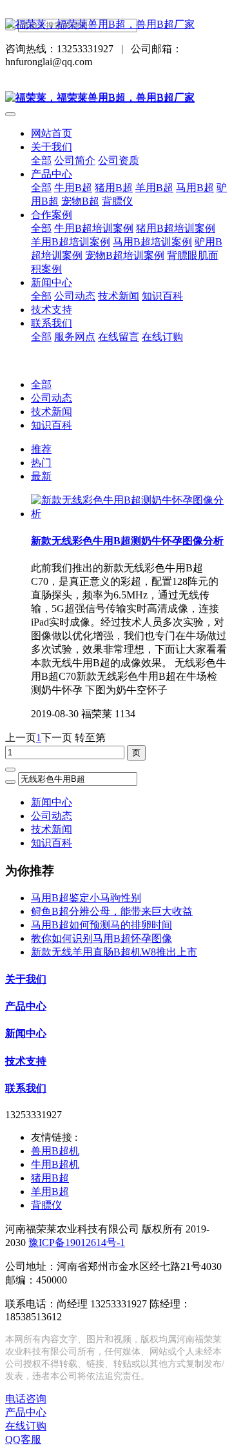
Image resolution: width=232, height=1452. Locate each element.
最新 (41, 476)
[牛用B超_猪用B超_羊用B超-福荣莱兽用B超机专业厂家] (116, 25)
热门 (41, 462)
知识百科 (51, 425)
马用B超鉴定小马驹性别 (86, 897)
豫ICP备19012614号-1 (76, 1242)
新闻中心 (51, 802)
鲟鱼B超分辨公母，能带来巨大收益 (112, 911)
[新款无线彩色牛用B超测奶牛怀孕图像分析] (129, 513)
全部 (41, 160)
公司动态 (51, 398)
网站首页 (51, 133)
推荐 (41, 449)
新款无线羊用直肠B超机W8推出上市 (114, 951)
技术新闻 (51, 411)
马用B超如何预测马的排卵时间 (101, 924)
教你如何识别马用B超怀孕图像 (101, 938)
